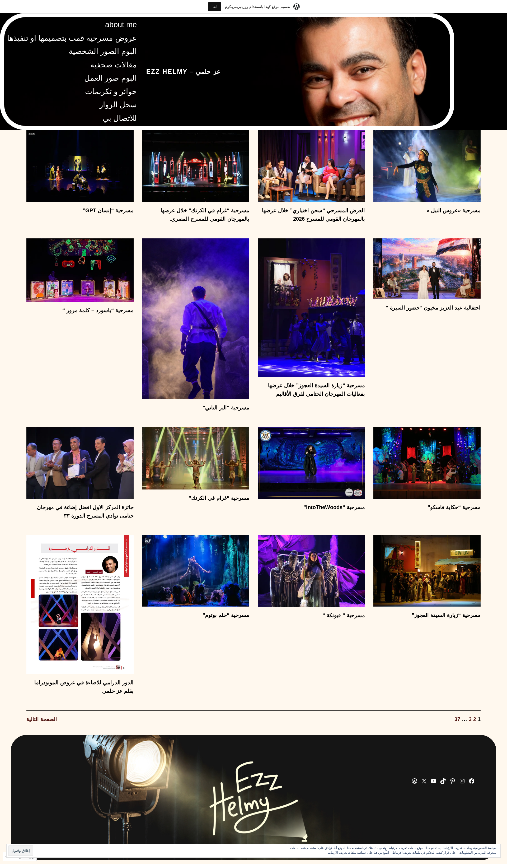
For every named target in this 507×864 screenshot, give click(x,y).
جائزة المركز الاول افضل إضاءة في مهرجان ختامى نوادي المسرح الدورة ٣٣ (85, 511)
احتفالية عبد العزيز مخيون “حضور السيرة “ (433, 308)
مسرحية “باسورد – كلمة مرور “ (98, 310)
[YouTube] (433, 781)
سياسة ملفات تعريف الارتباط (347, 852)
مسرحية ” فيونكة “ (343, 615)
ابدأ (215, 6)
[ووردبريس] (414, 781)
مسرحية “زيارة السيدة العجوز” (446, 615)
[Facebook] (471, 781)
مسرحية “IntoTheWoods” (334, 507)
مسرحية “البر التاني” (226, 407)
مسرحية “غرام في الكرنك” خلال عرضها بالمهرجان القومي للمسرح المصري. (205, 214)
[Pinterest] (452, 781)
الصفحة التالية (41, 719)
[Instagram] (462, 781)
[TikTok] (443, 781)
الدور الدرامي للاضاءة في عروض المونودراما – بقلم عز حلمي (82, 687)
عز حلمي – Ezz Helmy (183, 71)
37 (457, 719)
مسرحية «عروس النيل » (453, 210)
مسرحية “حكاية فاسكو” (454, 507)
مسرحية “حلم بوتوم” (226, 615)
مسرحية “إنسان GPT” (108, 210)
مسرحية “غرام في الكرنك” (219, 498)
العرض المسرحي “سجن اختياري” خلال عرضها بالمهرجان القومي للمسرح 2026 (313, 214)
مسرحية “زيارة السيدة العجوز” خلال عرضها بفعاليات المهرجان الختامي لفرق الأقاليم (316, 389)
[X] (424, 781)
